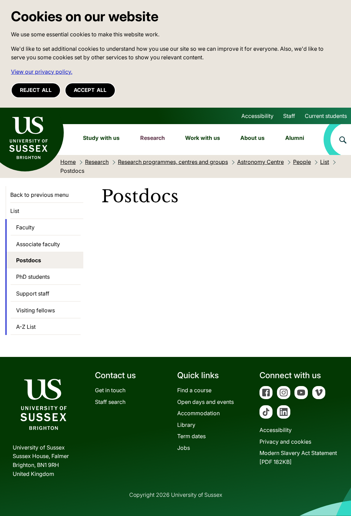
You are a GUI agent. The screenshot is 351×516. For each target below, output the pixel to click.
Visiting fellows (35, 310)
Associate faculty (38, 244)
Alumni (294, 137)
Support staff (32, 293)
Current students (326, 115)
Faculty (25, 227)
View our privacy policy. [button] (41, 71)
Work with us (202, 137)
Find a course (194, 390)
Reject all (36, 90)
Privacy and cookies (285, 441)
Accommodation (198, 413)
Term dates (191, 436)
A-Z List (26, 326)
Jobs (183, 447)
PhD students (33, 276)
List (14, 210)
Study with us (101, 137)
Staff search (110, 401)
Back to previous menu (39, 194)
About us (252, 137)
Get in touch (110, 390)
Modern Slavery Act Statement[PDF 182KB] (298, 457)
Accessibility (257, 115)
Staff (289, 115)
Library (186, 424)
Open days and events (205, 401)
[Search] (337, 139)
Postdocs (28, 260)
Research (152, 137)
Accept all (90, 90)
